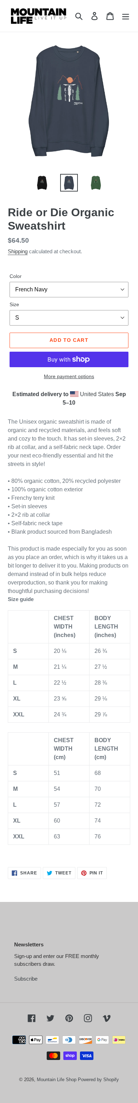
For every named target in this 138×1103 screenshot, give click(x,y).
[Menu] (125, 16)
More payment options (69, 376)
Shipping (18, 251)
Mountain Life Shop (56, 1079)
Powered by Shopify (98, 1079)
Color (16, 276)
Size (14, 304)
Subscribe (26, 979)
